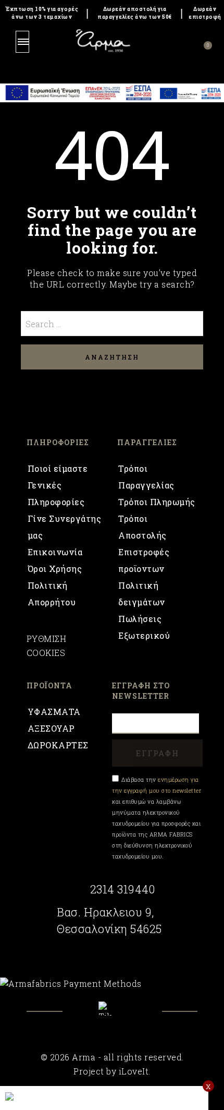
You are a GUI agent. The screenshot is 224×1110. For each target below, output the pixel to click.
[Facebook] (84, 1016)
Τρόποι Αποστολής (142, 527)
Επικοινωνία (55, 551)
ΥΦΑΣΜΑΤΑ (54, 711)
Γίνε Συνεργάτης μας (65, 527)
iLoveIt (134, 1071)
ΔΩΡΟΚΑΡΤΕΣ (58, 744)
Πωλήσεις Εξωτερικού (144, 627)
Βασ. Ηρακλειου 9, (105, 912)
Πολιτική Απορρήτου (52, 593)
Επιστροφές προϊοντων (143, 560)
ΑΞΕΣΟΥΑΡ (51, 728)
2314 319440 (122, 889)
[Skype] (112, 1008)
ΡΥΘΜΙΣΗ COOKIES (47, 645)
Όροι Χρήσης (55, 568)
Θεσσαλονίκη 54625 (109, 929)
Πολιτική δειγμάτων (141, 593)
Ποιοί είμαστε (58, 468)
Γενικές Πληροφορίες (56, 493)
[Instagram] (140, 1016)
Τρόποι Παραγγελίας (146, 477)
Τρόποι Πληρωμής (156, 501)
